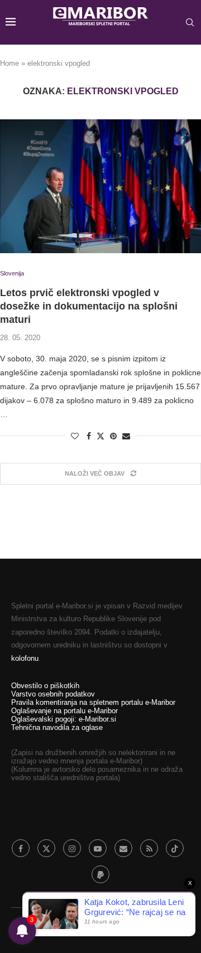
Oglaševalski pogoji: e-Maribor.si (63, 719)
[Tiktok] (175, 848)
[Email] (123, 848)
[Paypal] (100, 874)
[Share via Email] (126, 436)
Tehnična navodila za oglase (57, 727)
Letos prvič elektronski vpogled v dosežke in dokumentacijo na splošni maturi (89, 306)
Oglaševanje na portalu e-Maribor (64, 711)
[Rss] (149, 848)
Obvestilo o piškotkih (45, 685)
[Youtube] (98, 848)
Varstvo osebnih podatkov (53, 694)
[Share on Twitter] (100, 436)
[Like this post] (75, 436)
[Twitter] (46, 848)
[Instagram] (72, 848)
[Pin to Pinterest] (113, 436)
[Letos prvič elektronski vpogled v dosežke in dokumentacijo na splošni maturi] (100, 186)
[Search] (189, 22)
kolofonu (25, 658)
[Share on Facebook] (89, 436)
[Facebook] (21, 848)
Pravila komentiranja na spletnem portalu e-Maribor (93, 702)
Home (9, 63)
